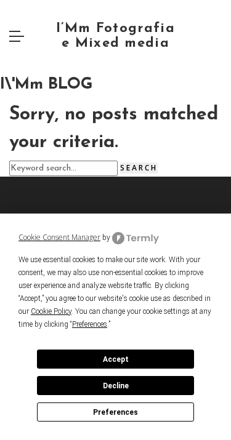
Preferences (115, 412)
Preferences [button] (89, 324)
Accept (116, 359)
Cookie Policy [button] (51, 311)
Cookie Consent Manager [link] (59, 237)
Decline (116, 386)
